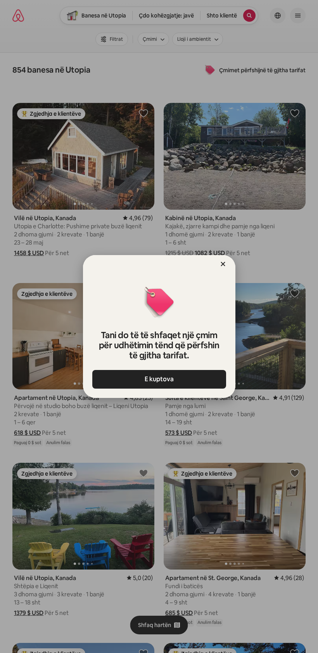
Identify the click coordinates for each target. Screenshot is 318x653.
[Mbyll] (223, 264)
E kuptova (159, 379)
